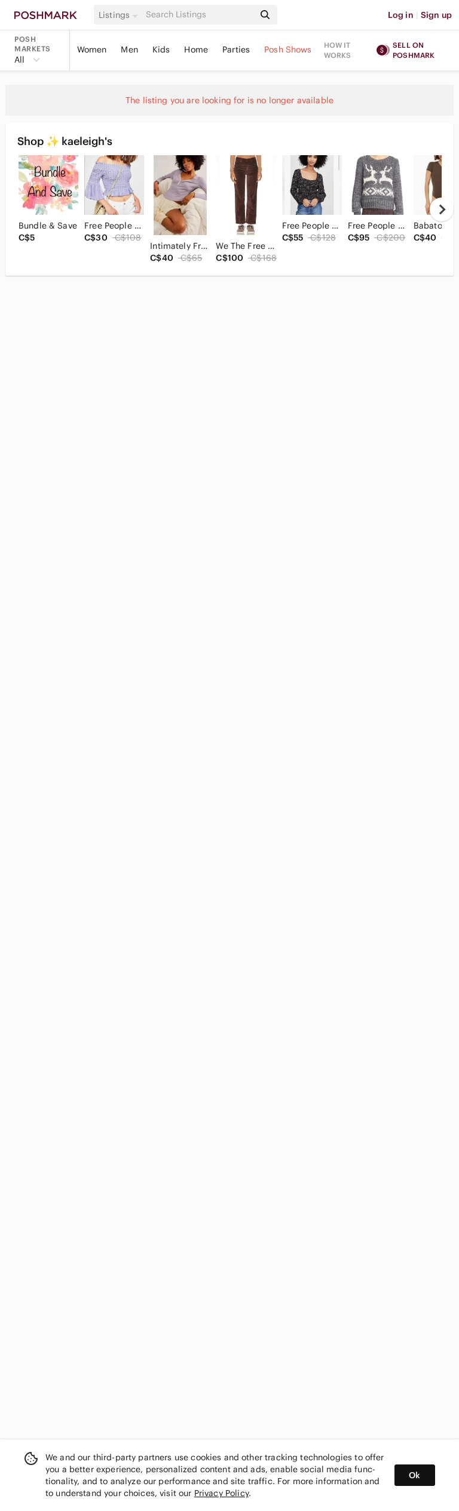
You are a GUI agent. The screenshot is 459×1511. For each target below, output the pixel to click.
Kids (161, 49)
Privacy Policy (221, 1493)
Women (92, 49)
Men (129, 49)
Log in (401, 15)
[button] (120, 15)
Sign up (436, 15)
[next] (442, 209)
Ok (414, 1475)
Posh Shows (288, 49)
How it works (337, 50)
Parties (236, 49)
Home (196, 49)
